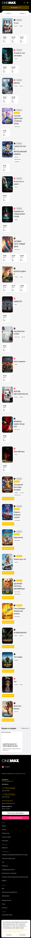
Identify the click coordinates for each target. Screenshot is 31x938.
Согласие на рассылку (8, 858)
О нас (3, 904)
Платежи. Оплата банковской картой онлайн (15, 877)
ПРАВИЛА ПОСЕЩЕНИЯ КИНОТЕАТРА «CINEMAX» (15, 855)
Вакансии (5, 848)
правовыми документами (19, 773)
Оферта (4, 880)
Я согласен (23, 935)
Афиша (4, 826)
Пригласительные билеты (9, 892)
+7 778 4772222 (8, 788)
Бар (3, 888)
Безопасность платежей (9, 873)
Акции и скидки (6, 837)
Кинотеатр (5, 841)
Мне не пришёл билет (15, 818)
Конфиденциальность (8, 869)
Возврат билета (6, 900)
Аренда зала (5, 896)
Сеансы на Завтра (8, 498)
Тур (3, 862)
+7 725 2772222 (8, 794)
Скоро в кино (5, 833)
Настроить (9, 935)
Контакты (4, 908)
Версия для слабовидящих (15, 813)
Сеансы (4, 829)
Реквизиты (5, 866)
